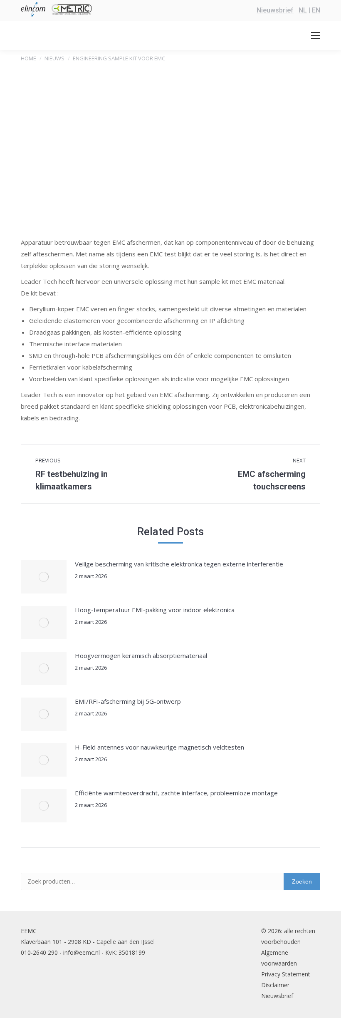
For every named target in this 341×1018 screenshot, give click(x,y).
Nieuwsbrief (275, 10)
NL (303, 10)
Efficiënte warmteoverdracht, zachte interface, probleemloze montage (176, 793)
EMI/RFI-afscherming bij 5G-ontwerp (128, 701)
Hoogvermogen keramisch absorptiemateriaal (141, 655)
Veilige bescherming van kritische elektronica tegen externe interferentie (179, 564)
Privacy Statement (285, 974)
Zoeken (302, 881)
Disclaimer (275, 985)
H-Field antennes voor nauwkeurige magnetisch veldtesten (159, 747)
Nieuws (54, 58)
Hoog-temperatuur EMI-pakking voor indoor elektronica (155, 610)
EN (316, 10)
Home (28, 58)
